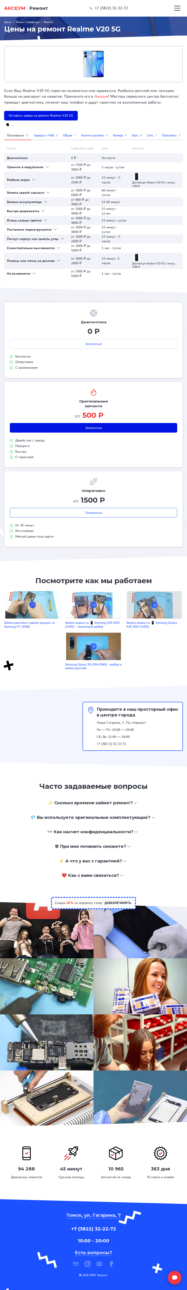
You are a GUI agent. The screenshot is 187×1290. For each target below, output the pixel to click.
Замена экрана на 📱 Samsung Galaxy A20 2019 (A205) (151, 624)
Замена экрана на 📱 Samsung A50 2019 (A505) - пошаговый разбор (92, 624)
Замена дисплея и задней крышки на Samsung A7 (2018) (29, 624)
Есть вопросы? (93, 1252)
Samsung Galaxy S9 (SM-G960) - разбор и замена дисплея (93, 666)
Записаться (93, 344)
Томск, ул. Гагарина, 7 (93, 1215)
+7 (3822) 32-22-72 (111, 8)
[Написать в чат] (175, 1278)
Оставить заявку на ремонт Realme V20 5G (41, 115)
